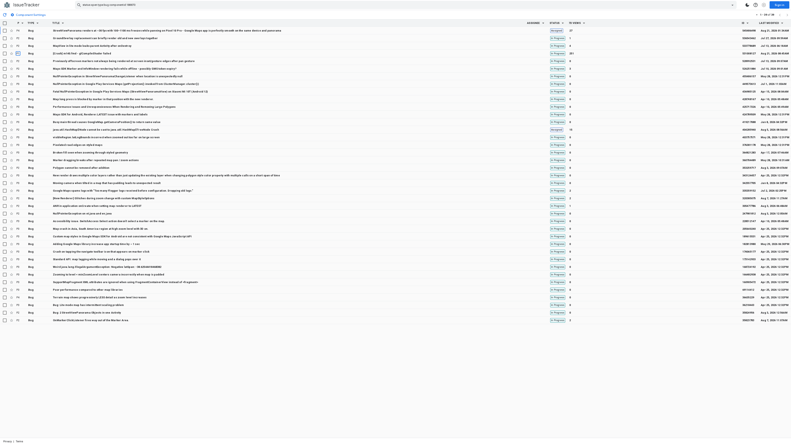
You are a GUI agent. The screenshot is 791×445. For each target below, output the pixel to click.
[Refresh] (4, 14)
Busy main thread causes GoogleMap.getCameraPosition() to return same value (106, 122)
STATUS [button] (554, 23)
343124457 (749, 175)
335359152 (749, 190)
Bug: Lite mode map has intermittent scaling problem (88, 305)
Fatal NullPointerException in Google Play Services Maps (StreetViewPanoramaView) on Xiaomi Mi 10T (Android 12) (130, 91)
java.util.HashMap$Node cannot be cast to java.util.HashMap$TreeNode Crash (106, 129)
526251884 (749, 68)
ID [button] (743, 23)
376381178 (749, 144)
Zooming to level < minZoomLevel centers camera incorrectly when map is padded (108, 274)
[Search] (79, 4)
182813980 (749, 244)
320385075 (749, 198)
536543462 (749, 38)
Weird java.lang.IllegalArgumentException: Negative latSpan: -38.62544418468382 (107, 266)
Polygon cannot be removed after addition (81, 167)
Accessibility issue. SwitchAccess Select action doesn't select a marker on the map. (109, 221)
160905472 (749, 282)
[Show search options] (732, 4)
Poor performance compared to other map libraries (88, 289)
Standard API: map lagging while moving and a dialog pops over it (97, 259)
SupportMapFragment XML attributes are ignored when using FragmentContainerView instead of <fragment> (125, 282)
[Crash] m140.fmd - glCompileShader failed (82, 53)
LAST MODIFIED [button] (769, 23)
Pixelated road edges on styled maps (77, 144)
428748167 (749, 99)
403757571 (749, 137)
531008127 (749, 53)
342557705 (749, 183)
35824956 (748, 312)
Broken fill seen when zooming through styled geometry (90, 152)
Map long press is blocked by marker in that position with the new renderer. (103, 99)
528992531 (749, 61)
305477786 (749, 205)
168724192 (749, 266)
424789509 (749, 114)
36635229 (748, 297)
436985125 (749, 91)
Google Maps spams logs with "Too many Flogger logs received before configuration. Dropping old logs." (123, 190)
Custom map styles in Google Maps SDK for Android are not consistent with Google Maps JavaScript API (122, 236)
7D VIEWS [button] (575, 23)
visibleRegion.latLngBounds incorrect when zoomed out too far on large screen (106, 137)
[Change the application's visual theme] (747, 5)
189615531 (749, 236)
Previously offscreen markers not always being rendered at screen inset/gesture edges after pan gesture (124, 61)
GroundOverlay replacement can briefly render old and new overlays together (105, 38)
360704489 (749, 160)
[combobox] (406, 4)
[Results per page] (757, 14)
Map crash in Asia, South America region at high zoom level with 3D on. (100, 228)
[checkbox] (5, 23)
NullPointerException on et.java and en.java (82, 213)
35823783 (748, 320)
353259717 (749, 167)
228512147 (749, 221)
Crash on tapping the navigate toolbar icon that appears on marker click (101, 251)
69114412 (748, 289)
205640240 (749, 228)
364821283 (749, 152)
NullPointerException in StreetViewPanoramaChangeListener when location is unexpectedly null (118, 76)
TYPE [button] (31, 23)
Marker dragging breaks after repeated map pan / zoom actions (96, 160)
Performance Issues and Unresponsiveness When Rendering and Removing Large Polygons (114, 106)
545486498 (749, 30)
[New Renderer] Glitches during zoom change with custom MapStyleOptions (103, 198)
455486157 (749, 76)
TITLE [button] (56, 23)
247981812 (749, 213)
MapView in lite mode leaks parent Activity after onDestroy (92, 45)
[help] (755, 5)
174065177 (749, 251)
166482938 (749, 274)
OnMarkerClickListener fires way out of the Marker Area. (91, 320)
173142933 (749, 259)
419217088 (749, 122)
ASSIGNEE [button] (533, 23)
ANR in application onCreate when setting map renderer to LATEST (97, 205)
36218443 (748, 305)
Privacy (7, 441)
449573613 (749, 83)
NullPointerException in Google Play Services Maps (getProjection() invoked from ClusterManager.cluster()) (126, 83)
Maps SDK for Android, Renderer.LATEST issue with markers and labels (100, 114)
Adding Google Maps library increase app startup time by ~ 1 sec (96, 244)
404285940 (749, 129)
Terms (19, 441)
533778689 (749, 45)
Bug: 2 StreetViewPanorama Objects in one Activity (87, 312)
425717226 (749, 106)
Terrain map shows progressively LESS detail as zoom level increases (99, 297)
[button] (22, 23)
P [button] (18, 23)
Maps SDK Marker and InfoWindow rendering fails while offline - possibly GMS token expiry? (115, 68)
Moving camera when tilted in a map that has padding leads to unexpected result (107, 183)
